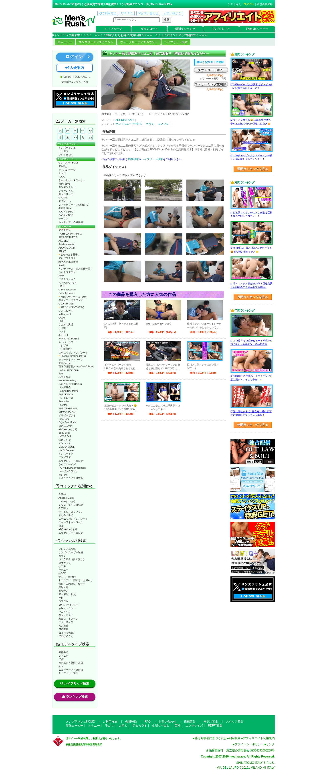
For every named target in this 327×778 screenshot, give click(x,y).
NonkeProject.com (69, 370)
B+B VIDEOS (66, 394)
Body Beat (64, 432)
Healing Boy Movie (69, 391)
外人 (61, 666)
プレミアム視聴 (67, 548)
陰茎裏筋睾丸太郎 (68, 261)
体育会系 (63, 652)
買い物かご (174, 13)
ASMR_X (63, 166)
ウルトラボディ (67, 272)
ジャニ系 (63, 655)
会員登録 (131, 721)
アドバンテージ (67, 169)
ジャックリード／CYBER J (73, 204)
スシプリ (63, 345)
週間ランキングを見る (252, 169)
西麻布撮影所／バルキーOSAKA (76, 366)
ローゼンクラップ (68, 471)
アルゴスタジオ (67, 258)
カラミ (62, 555)
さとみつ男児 (66, 324)
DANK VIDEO (66, 215)
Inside (62, 265)
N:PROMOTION (67, 282)
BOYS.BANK (65, 426)
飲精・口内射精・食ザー (72, 583)
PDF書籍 (63, 629)
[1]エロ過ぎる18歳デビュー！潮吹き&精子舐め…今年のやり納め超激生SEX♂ (251, 344)
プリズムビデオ (67, 415)
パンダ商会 (65, 387)
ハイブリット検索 (152, 159)
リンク (270, 744)
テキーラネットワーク (71, 359)
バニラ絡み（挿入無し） (72, 559)
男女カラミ (65, 563)
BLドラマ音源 (66, 632)
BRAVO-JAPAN (67, 411)
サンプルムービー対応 (71, 552)
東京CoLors (65, 363)
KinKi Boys (64, 183)
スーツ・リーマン (68, 673)
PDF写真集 (215, 725)
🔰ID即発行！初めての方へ (75, 77)
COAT (62, 317)
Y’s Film (63, 475)
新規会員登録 (265, 4)
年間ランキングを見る (252, 425)
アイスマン (65, 230)
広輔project (65, 314)
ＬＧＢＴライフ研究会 (71, 478)
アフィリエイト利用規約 (259, 738)
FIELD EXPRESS (68, 408)
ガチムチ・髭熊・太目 (71, 662)
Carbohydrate (66, 293)
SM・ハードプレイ (69, 604)
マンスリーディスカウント (96, 42)
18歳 (61, 659)
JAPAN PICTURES (69, 338)
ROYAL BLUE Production (72, 467)
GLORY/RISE (66, 303)
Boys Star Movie (67, 422)
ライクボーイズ (67, 464)
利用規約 (234, 738)
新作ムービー (74, 725)
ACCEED (64, 240)
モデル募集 (211, 721)
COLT (62, 321)
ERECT (63, 286)
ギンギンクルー (67, 187)
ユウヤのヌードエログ (71, 460)
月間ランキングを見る (252, 297)
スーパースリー (67, 342)
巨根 (61, 597)
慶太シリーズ (66, 194)
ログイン (248, 4)
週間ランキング (185, 29)
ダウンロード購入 (210, 70)
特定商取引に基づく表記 (210, 738)
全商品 (62, 494)
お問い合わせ (149, 13)
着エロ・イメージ (68, 618)
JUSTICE (64, 335)
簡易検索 (133, 159)
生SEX (62, 573)
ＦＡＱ (128, 13)
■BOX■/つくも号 (68, 429)
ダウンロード (149, 29)
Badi (61, 373)
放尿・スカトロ (67, 608)
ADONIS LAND (67, 247)
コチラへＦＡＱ (79, 81)
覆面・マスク (66, 615)
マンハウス (65, 443)
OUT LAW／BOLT (68, 162)
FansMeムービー (257, 29)
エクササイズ (66, 622)
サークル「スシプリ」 (71, 511)
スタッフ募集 (234, 721)
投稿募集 (190, 721)
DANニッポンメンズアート (73, 352)
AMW (61, 275)
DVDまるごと (221, 29)
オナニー (63, 569)
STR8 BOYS (65, 349)
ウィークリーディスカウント (139, 42)
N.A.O (62, 176)
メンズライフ (66, 453)
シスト (62, 331)
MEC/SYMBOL (67, 446)
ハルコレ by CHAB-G (70, 384)
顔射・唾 (63, 587)
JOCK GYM (65, 208)
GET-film (63, 151)
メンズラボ (65, 457)
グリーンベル (66, 190)
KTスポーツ (65, 201)
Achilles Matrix (66, 244)
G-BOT (63, 328)
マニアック (65, 611)
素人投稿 (63, 625)
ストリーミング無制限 (210, 84)
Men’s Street (65, 154)
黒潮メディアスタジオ (71, 300)
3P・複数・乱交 (67, 594)
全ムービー (65, 42)
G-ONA (63, 197)
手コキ (62, 566)
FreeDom (64, 419)
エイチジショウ (67, 279)
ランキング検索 (77, 696)
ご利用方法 (109, 13)
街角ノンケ (65, 440)
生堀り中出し (161, 725)
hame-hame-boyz (68, 380)
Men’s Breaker (66, 450)
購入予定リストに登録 (210, 62)
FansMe (63, 405)
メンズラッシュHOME (80, 721)
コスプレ (63, 601)
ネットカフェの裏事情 (71, 222)
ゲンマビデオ (66, 310)
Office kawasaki (67, 289)
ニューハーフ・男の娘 (71, 669)
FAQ (148, 721)
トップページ (113, 29)
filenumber (64, 401)
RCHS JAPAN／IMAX (70, 233)
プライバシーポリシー (249, 744)
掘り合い (63, 590)
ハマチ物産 (65, 377)
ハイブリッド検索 (176, 42)
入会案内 (76, 67)
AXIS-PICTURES (68, 237)
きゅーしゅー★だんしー (72, 180)
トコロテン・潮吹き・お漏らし (76, 580)
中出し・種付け (67, 577)
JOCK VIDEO (66, 211)
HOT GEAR (65, 436)
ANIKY (62, 251)
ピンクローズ (66, 397)
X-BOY (62, 173)
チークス (63, 218)
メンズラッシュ (67, 147)
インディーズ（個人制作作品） (76, 268)
